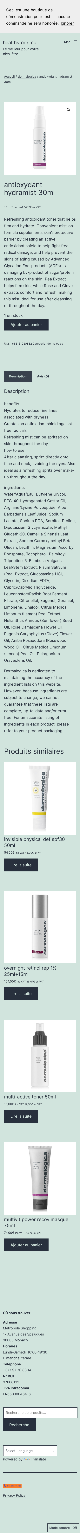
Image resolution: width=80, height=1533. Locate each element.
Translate (38, 1459)
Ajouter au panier (26, 324)
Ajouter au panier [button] (26, 1245)
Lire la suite (21, 865)
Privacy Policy (14, 1495)
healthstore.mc (19, 42)
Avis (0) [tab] (43, 376)
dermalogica (27, 76)
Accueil (9, 76)
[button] (68, 109)
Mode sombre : (60, 1528)
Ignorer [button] (67, 23)
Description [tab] (18, 376)
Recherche (19, 1425)
